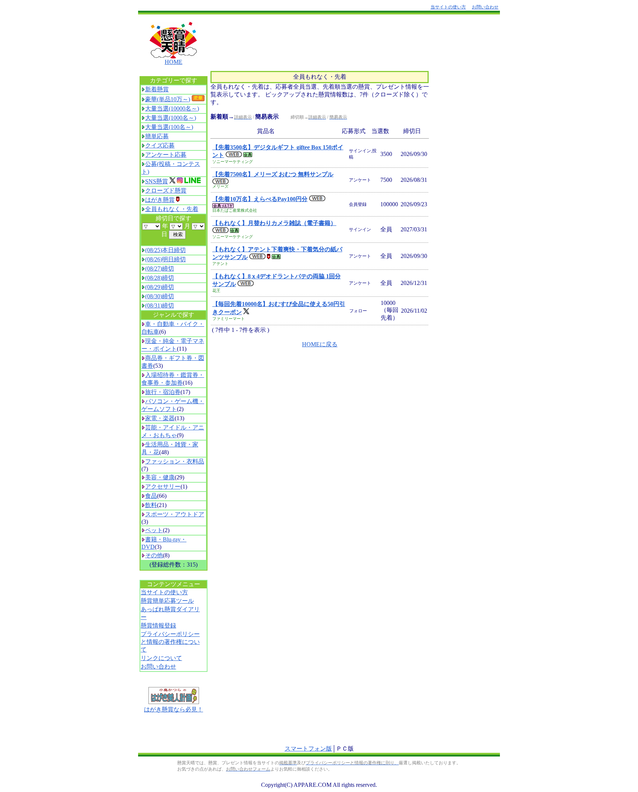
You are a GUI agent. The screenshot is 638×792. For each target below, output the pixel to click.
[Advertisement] (345, 40)
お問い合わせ (158, 666)
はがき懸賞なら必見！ (173, 709)
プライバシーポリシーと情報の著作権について (170, 642)
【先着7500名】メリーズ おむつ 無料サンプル (272, 174)
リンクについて (161, 658)
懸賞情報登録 (158, 625)
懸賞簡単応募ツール (167, 601)
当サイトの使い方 (164, 592)
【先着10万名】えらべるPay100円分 (260, 199)
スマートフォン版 (308, 748)
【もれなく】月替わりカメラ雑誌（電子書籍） (274, 223)
